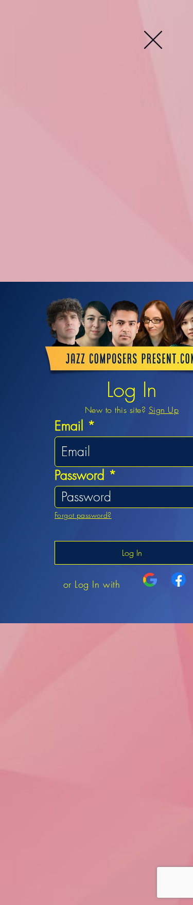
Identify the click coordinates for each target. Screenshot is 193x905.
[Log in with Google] (150, 580)
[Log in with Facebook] (178, 579)
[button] (153, 40)
